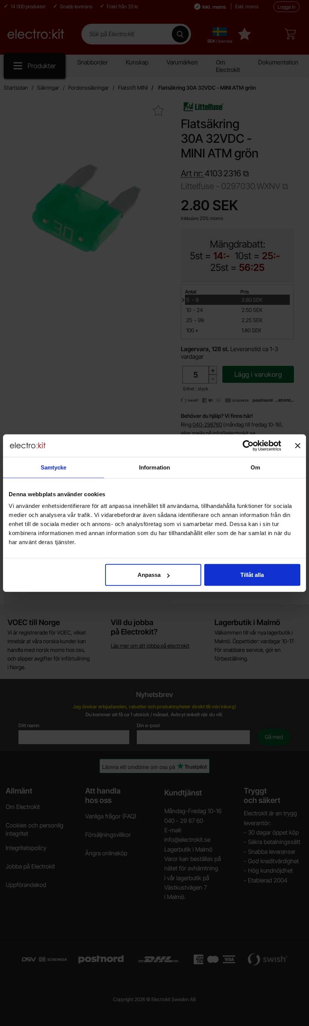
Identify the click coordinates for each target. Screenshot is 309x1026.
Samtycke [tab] (54, 467)
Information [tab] (154, 467)
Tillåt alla (252, 575)
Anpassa (149, 575)
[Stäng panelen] (297, 445)
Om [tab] (255, 467)
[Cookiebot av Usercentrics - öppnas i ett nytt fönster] (248, 445)
